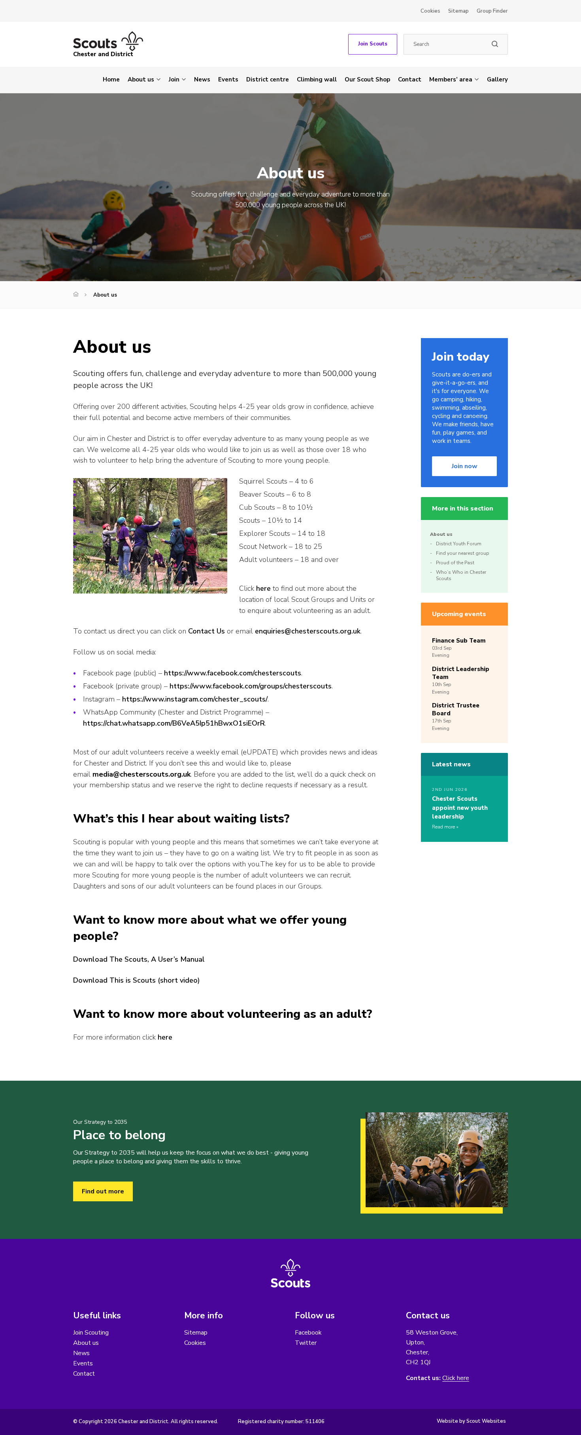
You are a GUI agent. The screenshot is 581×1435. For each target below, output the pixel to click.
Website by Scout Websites (471, 1421)
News (202, 79)
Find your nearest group (462, 553)
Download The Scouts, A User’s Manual (139, 959)
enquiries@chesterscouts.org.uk (307, 631)
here (263, 588)
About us (141, 79)
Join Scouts (372, 43)
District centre (267, 79)
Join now (464, 466)
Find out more (103, 1191)
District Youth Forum (458, 544)
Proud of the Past (455, 563)
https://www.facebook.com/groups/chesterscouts (251, 686)
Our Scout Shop (367, 79)
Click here (455, 1378)
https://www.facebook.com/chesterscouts (232, 673)
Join (174, 79)
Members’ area (450, 79)
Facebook (308, 1332)
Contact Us (206, 631)
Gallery (497, 79)
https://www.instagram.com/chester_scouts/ (195, 699)
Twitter (306, 1343)
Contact (409, 79)
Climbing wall (317, 79)
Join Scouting (91, 1332)
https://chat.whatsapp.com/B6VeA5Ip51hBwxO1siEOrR (174, 723)
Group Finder (492, 11)
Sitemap (458, 11)
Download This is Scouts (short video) (136, 980)
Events (228, 79)
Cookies (430, 11)
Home (111, 79)
